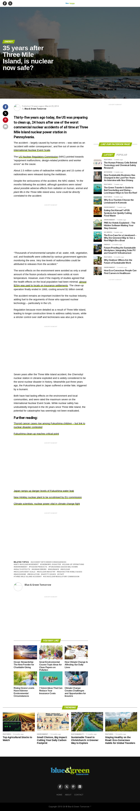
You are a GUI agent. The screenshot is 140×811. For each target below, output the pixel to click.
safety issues (49, 574)
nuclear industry (46, 572)
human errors (39, 569)
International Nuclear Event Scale (32, 150)
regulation (34, 574)
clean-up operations (73, 564)
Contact (78, 795)
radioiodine (20, 574)
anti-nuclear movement (27, 564)
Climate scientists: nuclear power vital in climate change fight (47, 503)
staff (61, 574)
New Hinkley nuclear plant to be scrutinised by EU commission (48, 497)
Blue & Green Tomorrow (35, 109)
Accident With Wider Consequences (49, 562)
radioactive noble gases (70, 572)
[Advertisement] (51, 225)
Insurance (54, 569)
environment (21, 567)
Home (59, 795)
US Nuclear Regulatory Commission (38, 156)
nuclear (66, 569)
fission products (38, 567)
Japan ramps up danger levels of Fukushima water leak (44, 490)
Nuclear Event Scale (25, 572)
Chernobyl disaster (51, 564)
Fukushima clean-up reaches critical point (36, 433)
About (68, 795)
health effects (22, 569)
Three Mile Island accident (28, 577)
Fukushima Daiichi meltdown (64, 567)
